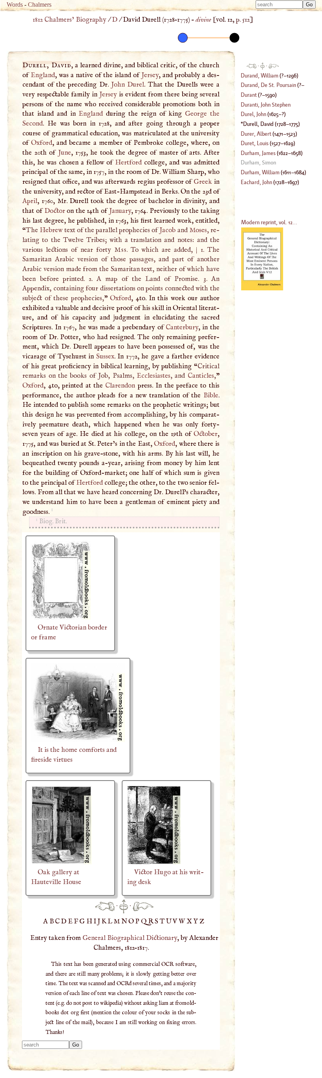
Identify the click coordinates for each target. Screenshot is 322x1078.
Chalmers (39, 4)
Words (15, 4)
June (64, 152)
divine (203, 19)
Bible (210, 395)
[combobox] (279, 4)
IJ (97, 921)
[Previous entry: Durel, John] (105, 906)
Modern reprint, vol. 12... (269, 222)
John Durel (127, 84)
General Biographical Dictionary (129, 938)
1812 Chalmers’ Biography (69, 19)
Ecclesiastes (153, 375)
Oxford (41, 142)
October (206, 434)
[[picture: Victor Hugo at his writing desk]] (154, 862)
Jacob (167, 230)
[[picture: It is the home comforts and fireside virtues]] (78, 740)
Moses (198, 230)
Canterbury (182, 327)
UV (172, 921)
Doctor (54, 211)
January (120, 211)
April (29, 201)
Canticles (201, 375)
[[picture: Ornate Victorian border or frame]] (61, 617)
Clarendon (120, 385)
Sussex (105, 356)
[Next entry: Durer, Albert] (143, 906)
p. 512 (243, 19)
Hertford (128, 162)
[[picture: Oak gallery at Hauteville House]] (61, 862)
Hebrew (51, 230)
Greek (203, 181)
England (43, 75)
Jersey (150, 75)
